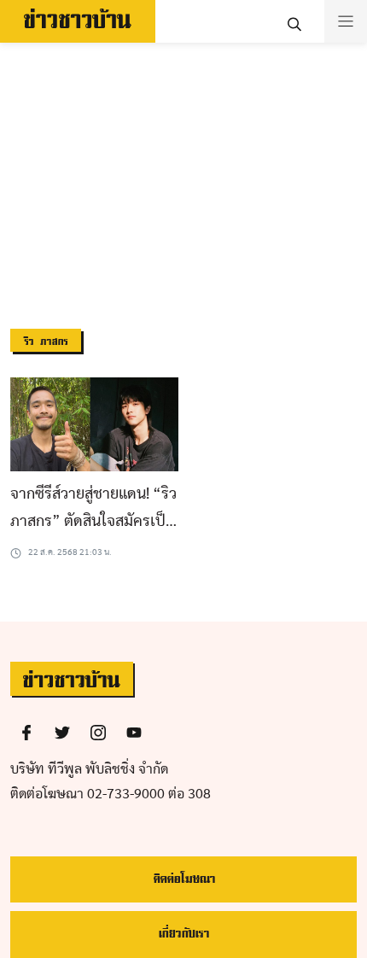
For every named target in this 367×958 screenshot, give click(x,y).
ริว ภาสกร (45, 342)
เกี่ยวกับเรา (183, 933)
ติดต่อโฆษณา (184, 879)
